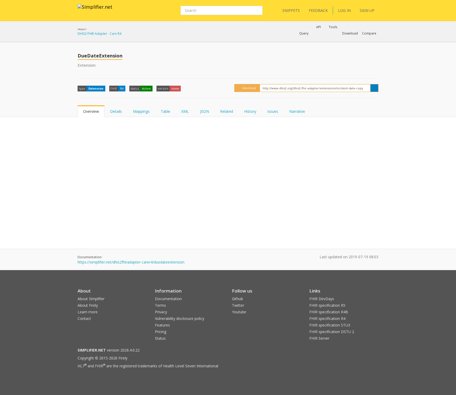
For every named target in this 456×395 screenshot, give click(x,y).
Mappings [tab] (141, 111)
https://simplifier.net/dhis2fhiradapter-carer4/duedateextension (131, 262)
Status (160, 338)
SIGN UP (367, 10)
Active (146, 88)
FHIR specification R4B (328, 311)
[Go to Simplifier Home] (95, 10)
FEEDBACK (318, 10)
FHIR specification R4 (327, 318)
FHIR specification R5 (327, 305)
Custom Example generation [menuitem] (309, 40)
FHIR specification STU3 (329, 325)
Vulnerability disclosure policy (179, 318)
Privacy (161, 311)
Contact (84, 318)
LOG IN (344, 10)
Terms (160, 305)
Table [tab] (165, 111)
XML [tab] (185, 111)
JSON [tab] (204, 111)
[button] (304, 33)
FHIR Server (319, 338)
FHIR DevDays (321, 298)
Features (162, 325)
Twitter (238, 305)
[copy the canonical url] (374, 88)
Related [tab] (226, 111)
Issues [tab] (272, 111)
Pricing (160, 331)
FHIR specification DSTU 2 (331, 331)
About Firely (88, 305)
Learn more (88, 311)
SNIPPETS (291, 10)
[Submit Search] (258, 10)
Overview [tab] (91, 111)
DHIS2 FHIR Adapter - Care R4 (99, 33)
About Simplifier (91, 298)
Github (237, 298)
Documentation (168, 298)
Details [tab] (116, 111)
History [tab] (250, 111)
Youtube (239, 311)
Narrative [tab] (297, 111)
